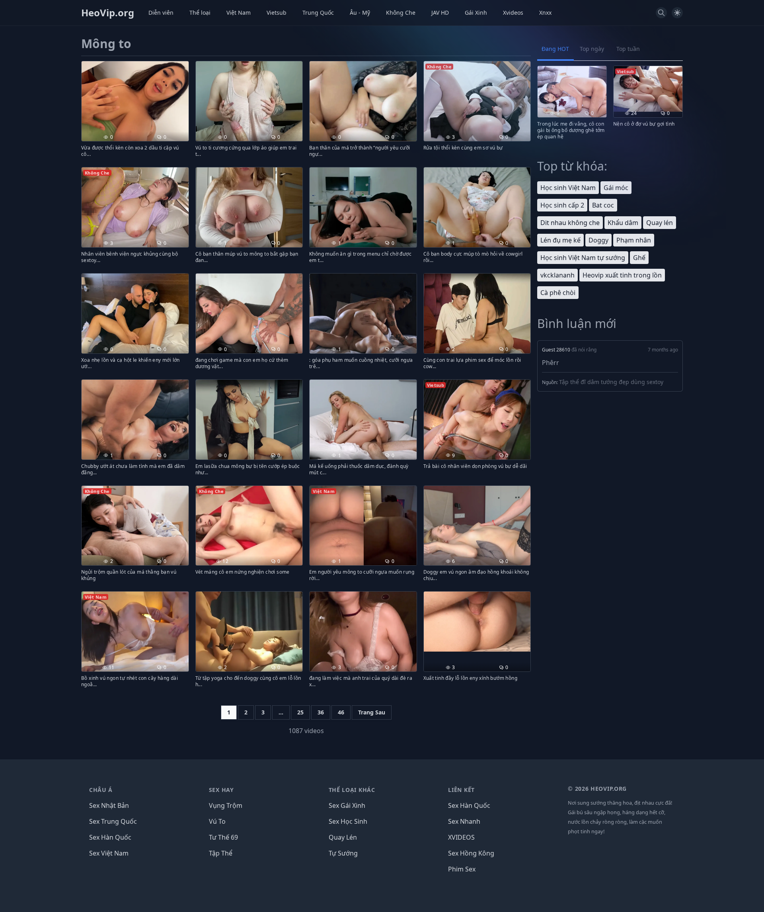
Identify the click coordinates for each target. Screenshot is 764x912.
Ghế (639, 257)
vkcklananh (557, 275)
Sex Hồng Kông (471, 853)
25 (300, 712)
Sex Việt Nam (109, 853)
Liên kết (461, 790)
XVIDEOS (461, 837)
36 (321, 712)
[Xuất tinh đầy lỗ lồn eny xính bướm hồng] (477, 621)
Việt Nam (238, 12)
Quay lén (659, 222)
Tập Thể (220, 853)
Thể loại (199, 12)
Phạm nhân (633, 240)
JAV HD (440, 12)
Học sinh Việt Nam (568, 187)
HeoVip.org (107, 12)
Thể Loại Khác (352, 790)
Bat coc (603, 205)
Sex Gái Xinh (347, 805)
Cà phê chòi (557, 292)
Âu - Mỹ (360, 12)
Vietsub (276, 12)
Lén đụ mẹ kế (560, 240)
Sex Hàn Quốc (110, 837)
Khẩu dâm (623, 222)
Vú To (217, 821)
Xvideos (513, 12)
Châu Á (101, 790)
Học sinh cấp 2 (562, 205)
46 (341, 712)
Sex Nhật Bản (109, 805)
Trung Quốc (318, 12)
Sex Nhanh (464, 821)
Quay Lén (343, 837)
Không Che (400, 12)
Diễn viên (160, 12)
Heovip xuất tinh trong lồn (622, 275)
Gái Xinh (476, 12)
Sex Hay (221, 790)
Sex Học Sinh (348, 821)
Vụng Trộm (225, 805)
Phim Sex (462, 869)
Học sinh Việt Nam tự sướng (582, 257)
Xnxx (545, 12)
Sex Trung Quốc (113, 821)
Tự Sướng (343, 853)
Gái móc (616, 187)
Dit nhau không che (570, 222)
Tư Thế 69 (223, 837)
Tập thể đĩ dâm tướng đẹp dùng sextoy (611, 382)
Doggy (598, 240)
